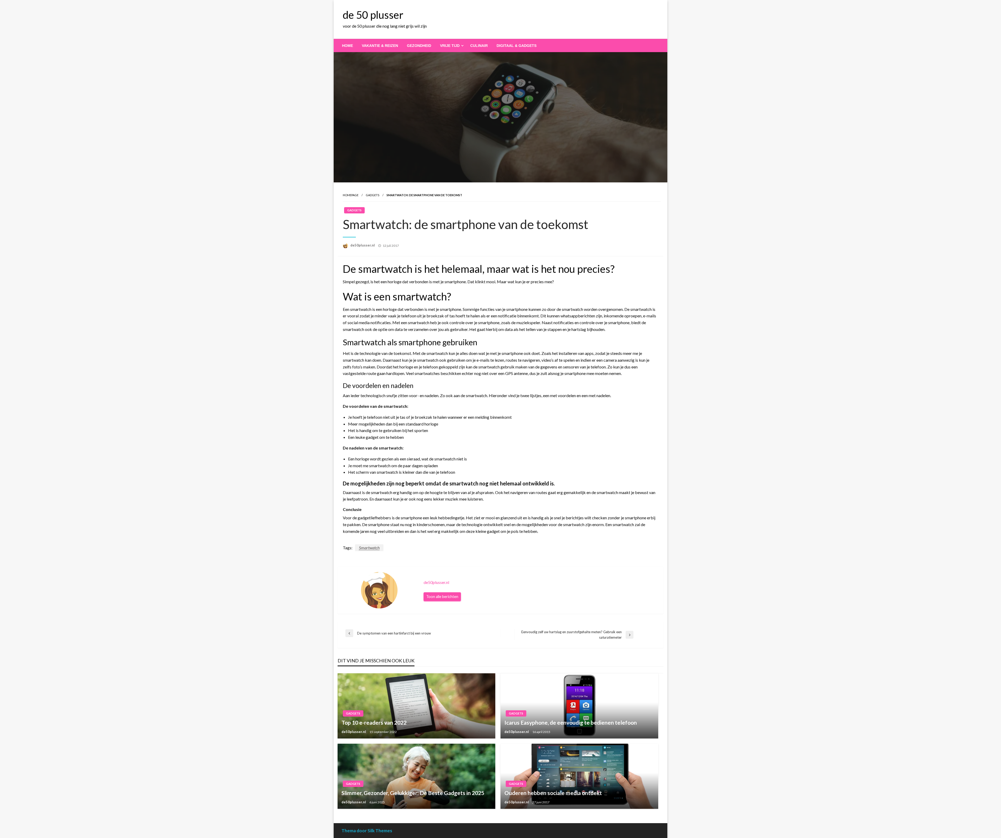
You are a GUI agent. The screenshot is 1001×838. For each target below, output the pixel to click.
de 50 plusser (373, 15)
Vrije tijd (450, 46)
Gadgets (372, 195)
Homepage (350, 195)
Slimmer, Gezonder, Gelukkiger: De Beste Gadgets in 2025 (412, 793)
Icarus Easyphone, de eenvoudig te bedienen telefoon (570, 722)
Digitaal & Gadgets (516, 46)
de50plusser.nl (363, 245)
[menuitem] (347, 45)
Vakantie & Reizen (380, 46)
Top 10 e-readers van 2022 (374, 722)
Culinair (479, 46)
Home (347, 46)
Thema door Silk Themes (366, 830)
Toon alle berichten (442, 596)
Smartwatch (369, 547)
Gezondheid (419, 46)
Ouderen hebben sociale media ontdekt (553, 793)
